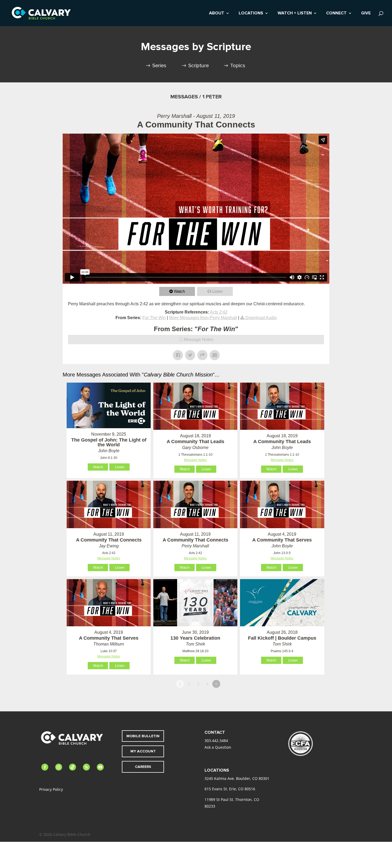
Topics (237, 65)
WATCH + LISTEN (295, 13)
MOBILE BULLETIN (142, 736)
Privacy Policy (51, 789)
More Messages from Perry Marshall (203, 317)
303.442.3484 (216, 740)
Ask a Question (218, 747)
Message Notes (198, 339)
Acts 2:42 (218, 312)
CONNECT (336, 13)
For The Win (154, 317)
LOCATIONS (251, 13)
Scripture (198, 65)
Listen (217, 291)
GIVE (366, 13)
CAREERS (143, 766)
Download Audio (261, 317)
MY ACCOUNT (143, 751)
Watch (179, 291)
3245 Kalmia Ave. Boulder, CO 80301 (237, 778)
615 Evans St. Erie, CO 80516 (230, 788)
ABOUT (216, 13)
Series (159, 65)
